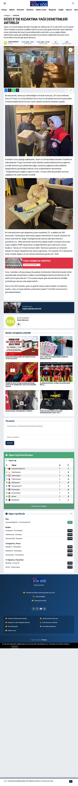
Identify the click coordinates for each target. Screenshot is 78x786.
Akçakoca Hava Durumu (50, 618)
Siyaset (69, 10)
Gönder (10, 443)
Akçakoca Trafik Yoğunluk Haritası (19, 622)
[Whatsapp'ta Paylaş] (13, 90)
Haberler (7, 15)
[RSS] (44, 608)
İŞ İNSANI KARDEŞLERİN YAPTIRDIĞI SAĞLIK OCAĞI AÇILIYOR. (31, 781)
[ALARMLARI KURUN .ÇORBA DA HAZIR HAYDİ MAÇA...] (56, 372)
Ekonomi (20, 10)
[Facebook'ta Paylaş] (6, 90)
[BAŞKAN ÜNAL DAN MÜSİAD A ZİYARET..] (21, 400)
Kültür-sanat (41, 10)
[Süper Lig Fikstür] (72, 514)
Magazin (52, 10)
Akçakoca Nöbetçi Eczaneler (17, 618)
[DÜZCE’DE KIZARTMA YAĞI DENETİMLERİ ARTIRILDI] (39, 67)
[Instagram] (37, 608)
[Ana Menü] (5, 3)
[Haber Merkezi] (10, 321)
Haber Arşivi (12, 630)
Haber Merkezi (23, 320)
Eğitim (12, 10)
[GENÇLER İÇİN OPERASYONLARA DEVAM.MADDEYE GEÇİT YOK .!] (56, 400)
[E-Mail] (18, 324)
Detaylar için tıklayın (39, 506)
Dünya (4, 10)
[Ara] (73, 3)
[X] (33, 608)
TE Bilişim (44, 640)
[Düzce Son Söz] (39, 3)
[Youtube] (41, 608)
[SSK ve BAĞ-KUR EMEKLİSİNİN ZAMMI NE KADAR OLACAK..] (56, 346)
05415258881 (40, 596)
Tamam (14, 647)
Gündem (29, 10)
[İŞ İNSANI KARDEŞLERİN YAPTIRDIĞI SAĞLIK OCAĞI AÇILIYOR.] (21, 346)
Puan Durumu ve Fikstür (49, 622)
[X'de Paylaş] (9, 90)
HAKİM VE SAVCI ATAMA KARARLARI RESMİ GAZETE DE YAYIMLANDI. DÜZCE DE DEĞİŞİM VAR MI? (20, 384)
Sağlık (60, 10)
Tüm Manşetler (13, 626)
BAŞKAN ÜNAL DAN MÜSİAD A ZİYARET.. (19, 411)
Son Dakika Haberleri (49, 626)
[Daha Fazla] (17, 90)
